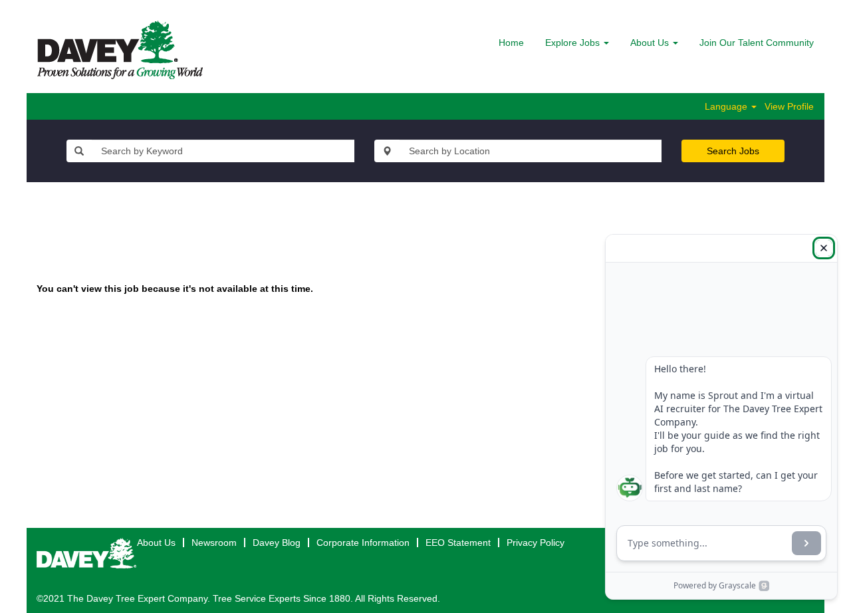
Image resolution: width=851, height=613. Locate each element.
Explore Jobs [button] (573, 42)
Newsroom (214, 542)
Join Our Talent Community (756, 42)
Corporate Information (363, 542)
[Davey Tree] (120, 50)
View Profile (789, 106)
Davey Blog (277, 542)
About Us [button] (650, 42)
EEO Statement (458, 542)
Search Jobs (733, 151)
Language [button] (727, 106)
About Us (156, 542)
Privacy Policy (535, 542)
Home (511, 42)
